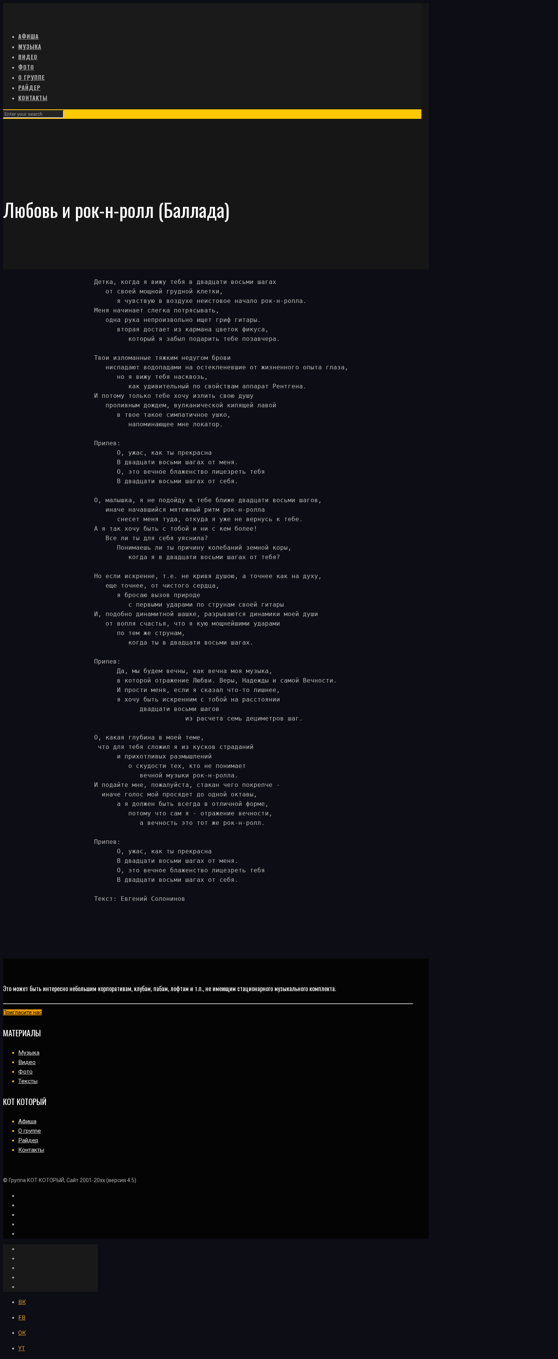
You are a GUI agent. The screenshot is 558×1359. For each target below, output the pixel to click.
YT (21, 1348)
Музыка (28, 1052)
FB (21, 1317)
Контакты (31, 1149)
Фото (25, 1071)
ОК (22, 1332)
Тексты (28, 1081)
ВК (22, 1302)
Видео (27, 1062)
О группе (29, 1130)
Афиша (27, 1121)
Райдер (28, 1140)
